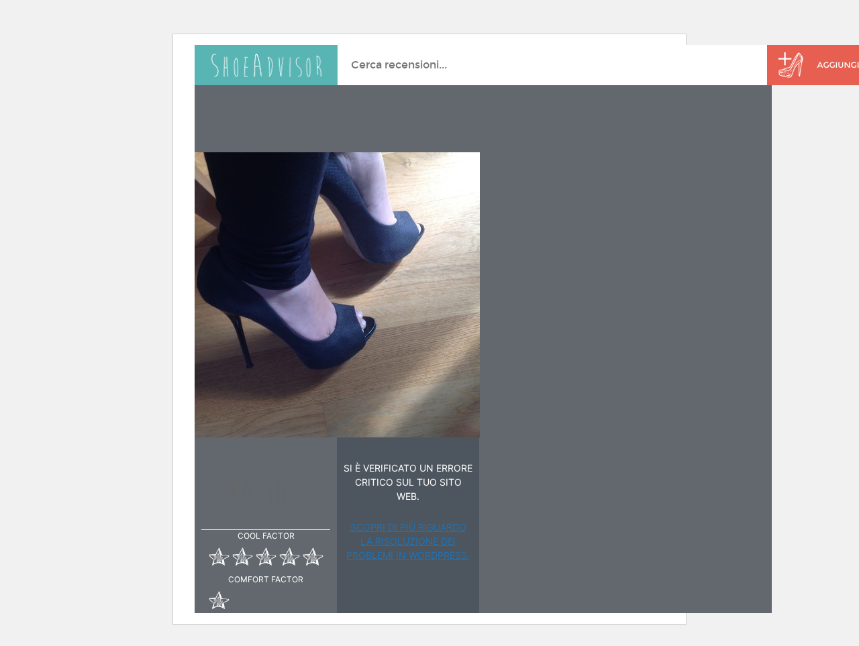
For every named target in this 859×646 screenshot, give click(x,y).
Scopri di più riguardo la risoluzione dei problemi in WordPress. (408, 541)
